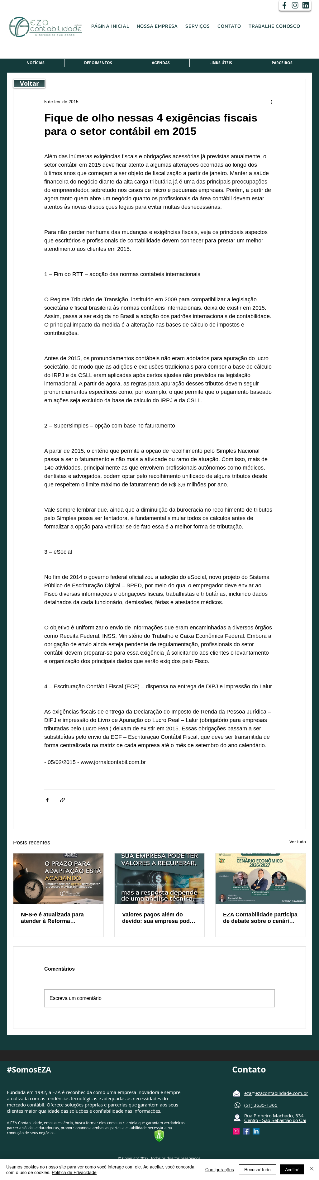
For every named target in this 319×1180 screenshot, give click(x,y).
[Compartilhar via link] (62, 800)
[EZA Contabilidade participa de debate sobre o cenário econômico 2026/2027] (261, 878)
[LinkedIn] (305, 5)
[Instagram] (295, 5)
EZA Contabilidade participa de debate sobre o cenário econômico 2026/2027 (260, 917)
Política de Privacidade (74, 1172)
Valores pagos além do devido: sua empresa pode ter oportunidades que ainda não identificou (157, 917)
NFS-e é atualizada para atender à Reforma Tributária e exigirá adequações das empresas (56, 917)
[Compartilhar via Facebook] (47, 800)
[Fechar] (311, 1169)
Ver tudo (297, 841)
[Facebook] (284, 5)
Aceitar (292, 1169)
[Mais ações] (271, 101)
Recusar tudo (257, 1169)
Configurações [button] (219, 1169)
